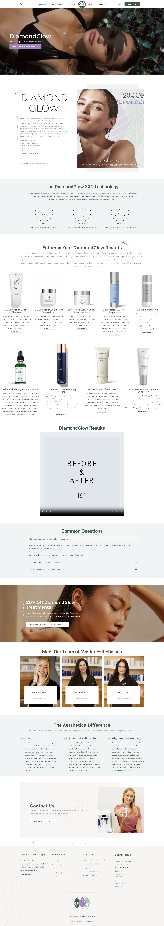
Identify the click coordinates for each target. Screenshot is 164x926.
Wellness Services (58, 869)
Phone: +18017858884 (90, 872)
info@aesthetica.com (90, 868)
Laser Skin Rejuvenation (60, 873)
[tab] (82, 538)
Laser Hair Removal (58, 877)
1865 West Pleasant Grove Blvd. (94, 861)
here (91, 921)
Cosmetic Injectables (59, 865)
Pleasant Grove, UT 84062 (92, 864)
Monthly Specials (58, 861)
